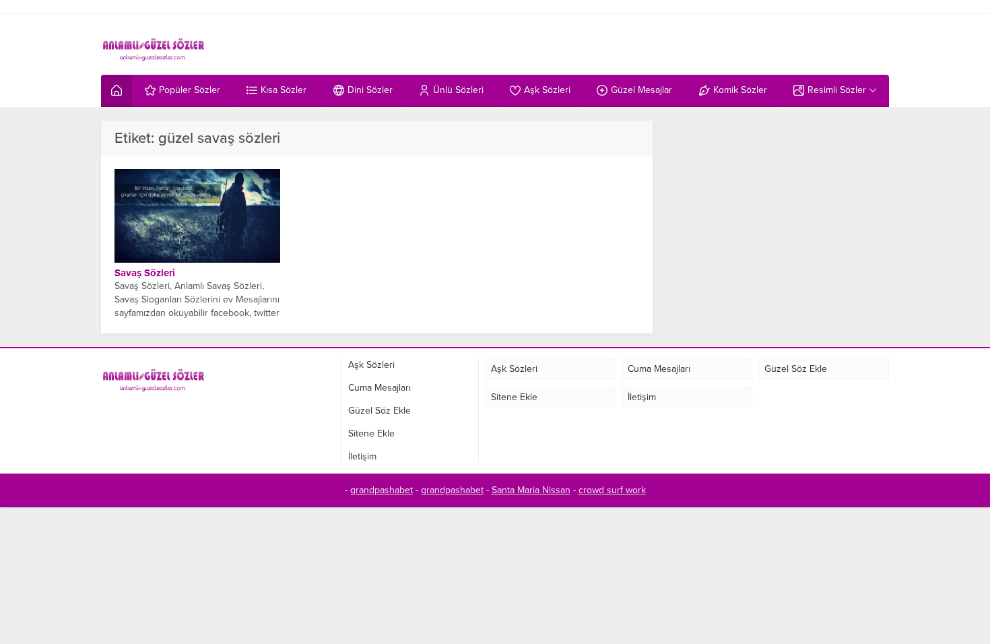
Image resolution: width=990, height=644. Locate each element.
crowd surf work (612, 490)
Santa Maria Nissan (531, 490)
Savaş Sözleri (144, 273)
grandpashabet (381, 490)
